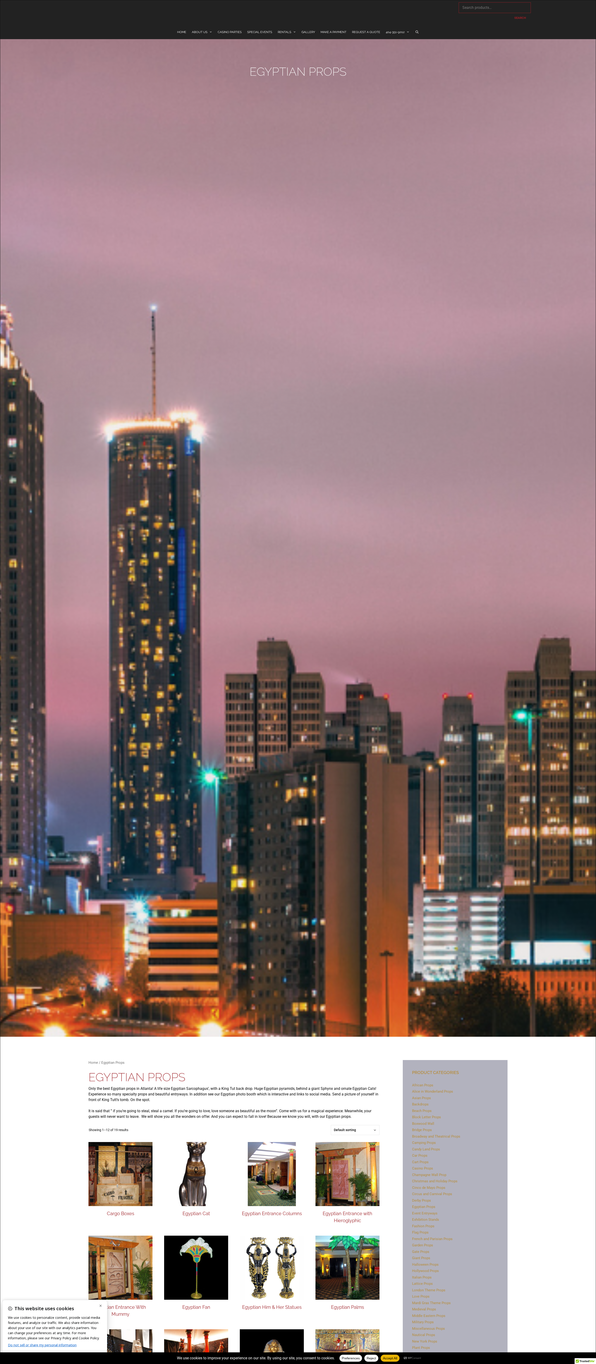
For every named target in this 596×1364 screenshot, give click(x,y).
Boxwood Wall (423, 1124)
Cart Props (420, 1162)
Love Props (421, 1296)
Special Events (259, 32)
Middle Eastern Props (428, 1316)
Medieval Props (424, 1309)
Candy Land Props (426, 1149)
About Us (199, 32)
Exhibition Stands (425, 1219)
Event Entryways (424, 1213)
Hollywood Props (425, 1271)
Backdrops (420, 1104)
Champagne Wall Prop (429, 1175)
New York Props (424, 1341)
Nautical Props (423, 1335)
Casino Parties (230, 32)
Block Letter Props (426, 1117)
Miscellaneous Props (428, 1328)
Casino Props (422, 1168)
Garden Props (422, 1245)
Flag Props (420, 1232)
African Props (422, 1085)
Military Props (423, 1322)
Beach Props (422, 1111)
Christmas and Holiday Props (434, 1181)
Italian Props (422, 1277)
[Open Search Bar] (417, 32)
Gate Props (420, 1252)
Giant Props (421, 1258)
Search (520, 18)
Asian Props (421, 1098)
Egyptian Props (423, 1207)
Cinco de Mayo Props (428, 1188)
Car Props (419, 1155)
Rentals (284, 32)
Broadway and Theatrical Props (436, 1136)
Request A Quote (366, 32)
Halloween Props (425, 1264)
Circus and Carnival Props (432, 1194)
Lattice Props (422, 1284)
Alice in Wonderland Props (432, 1091)
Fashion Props (423, 1226)
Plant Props (421, 1348)
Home (181, 32)
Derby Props (421, 1200)
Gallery (308, 32)
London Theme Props (428, 1290)
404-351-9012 (395, 32)
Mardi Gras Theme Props (431, 1303)
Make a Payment (333, 32)
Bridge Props (422, 1130)
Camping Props (424, 1143)
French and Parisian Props (432, 1239)
